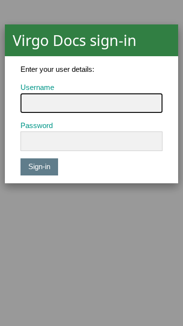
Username (37, 87)
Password (36, 125)
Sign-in (39, 166)
